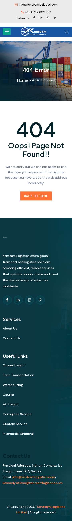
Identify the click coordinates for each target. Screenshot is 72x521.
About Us (10, 328)
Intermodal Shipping (18, 434)
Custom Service (15, 424)
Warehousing (13, 385)
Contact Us (11, 338)
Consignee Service (17, 414)
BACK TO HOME (36, 196)
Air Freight (11, 404)
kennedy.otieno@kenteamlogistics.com (33, 483)
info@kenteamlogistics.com (33, 477)
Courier (8, 395)
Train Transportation (18, 375)
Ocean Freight (14, 365)
